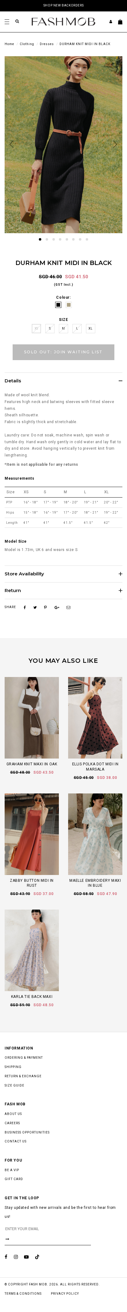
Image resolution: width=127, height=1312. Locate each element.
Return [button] (13, 590)
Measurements (19, 478)
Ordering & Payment (24, 1057)
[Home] (63, 21)
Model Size (16, 541)
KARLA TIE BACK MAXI (31, 997)
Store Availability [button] (24, 574)
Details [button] (13, 381)
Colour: (63, 297)
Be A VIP (12, 1170)
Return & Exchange (23, 1076)
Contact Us (16, 1141)
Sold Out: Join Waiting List (63, 352)
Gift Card (14, 1179)
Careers (12, 1123)
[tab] (63, 380)
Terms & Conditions (23, 1293)
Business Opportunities (27, 1132)
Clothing (27, 44)
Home (9, 44)
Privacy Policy (65, 1293)
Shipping (13, 1067)
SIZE (63, 319)
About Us (13, 1114)
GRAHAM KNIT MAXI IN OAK (31, 764)
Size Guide (14, 1085)
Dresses (47, 44)
